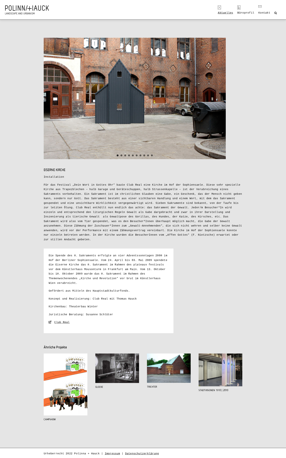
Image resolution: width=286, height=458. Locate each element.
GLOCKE (99, 387)
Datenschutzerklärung (142, 453)
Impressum (112, 453)
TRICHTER (152, 387)
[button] (275, 13)
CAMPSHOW (50, 419)
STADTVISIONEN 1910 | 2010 (213, 390)
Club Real (62, 322)
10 (152, 155)
